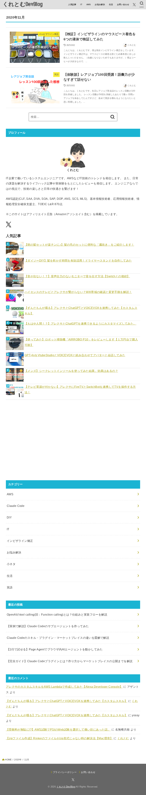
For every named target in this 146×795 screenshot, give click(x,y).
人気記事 (72, 4)
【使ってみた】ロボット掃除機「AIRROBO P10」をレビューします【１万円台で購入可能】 (81, 342)
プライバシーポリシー (65, 772)
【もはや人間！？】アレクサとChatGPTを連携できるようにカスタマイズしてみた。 (80, 323)
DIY (9, 517)
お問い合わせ (123, 4)
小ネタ (11, 564)
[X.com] (134, 4)
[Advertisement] (73, 443)
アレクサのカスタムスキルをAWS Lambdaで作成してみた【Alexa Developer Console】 (64, 686)
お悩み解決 (100, 4)
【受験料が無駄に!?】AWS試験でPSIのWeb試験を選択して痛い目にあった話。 (58, 729)
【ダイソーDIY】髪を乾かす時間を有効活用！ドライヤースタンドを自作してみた (78, 260)
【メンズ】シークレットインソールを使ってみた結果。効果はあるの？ (71, 370)
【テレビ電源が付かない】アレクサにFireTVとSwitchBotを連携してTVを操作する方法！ (80, 389)
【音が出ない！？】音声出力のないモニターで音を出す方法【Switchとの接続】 (77, 276)
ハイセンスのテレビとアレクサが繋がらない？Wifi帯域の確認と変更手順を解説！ (78, 292)
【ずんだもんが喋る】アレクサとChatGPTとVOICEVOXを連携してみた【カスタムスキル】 (81, 310)
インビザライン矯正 (20, 540)
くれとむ (123, 738)
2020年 (18, 760)
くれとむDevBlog (23, 4)
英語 (10, 587)
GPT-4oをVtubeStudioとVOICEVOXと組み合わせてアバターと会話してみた (75, 355)
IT (81, 4)
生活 (111, 4)
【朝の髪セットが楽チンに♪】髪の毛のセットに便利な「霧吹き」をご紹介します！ (79, 244)
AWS (88, 4)
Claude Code (16, 505)
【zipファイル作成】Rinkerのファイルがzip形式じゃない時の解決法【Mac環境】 (59, 738)
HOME (8, 760)
